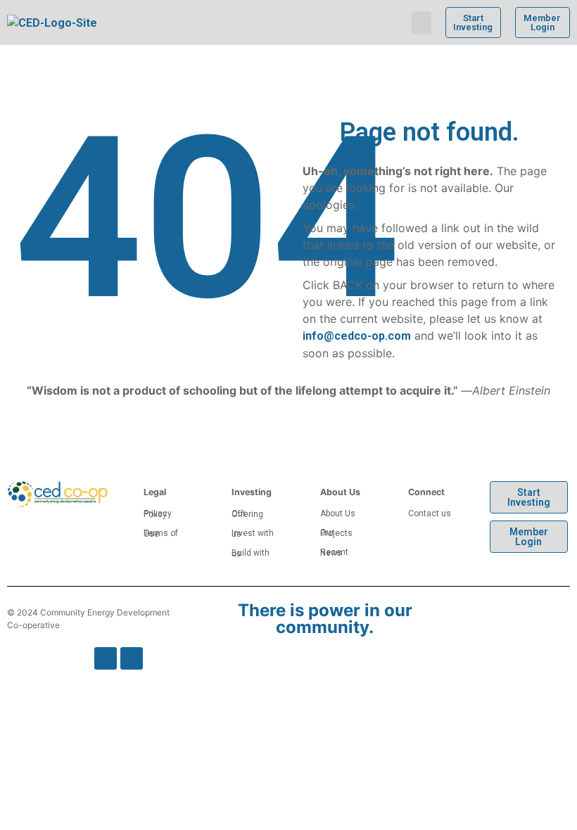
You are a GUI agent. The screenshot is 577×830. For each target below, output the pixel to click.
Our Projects (336, 533)
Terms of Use (161, 533)
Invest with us (253, 533)
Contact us (429, 513)
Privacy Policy (158, 514)
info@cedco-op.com (357, 336)
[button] (421, 22)
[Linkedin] (131, 658)
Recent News (334, 552)
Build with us (251, 553)
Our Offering (247, 514)
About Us (337, 513)
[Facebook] (105, 658)
